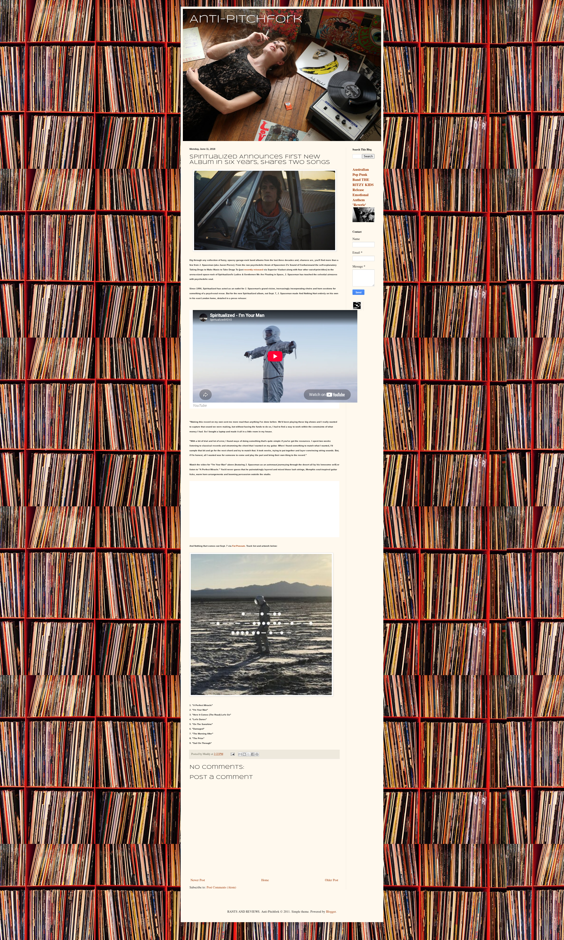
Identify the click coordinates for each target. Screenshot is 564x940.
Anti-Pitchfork (245, 19)
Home (265, 880)
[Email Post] (232, 754)
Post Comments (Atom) (221, 887)
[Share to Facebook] (252, 754)
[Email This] (240, 754)
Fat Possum (238, 546)
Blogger (331, 911)
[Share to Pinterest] (257, 754)
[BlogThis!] (244, 754)
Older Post (331, 880)
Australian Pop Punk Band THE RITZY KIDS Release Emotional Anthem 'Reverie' (363, 187)
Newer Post (198, 880)
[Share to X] (248, 754)
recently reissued (253, 269)
